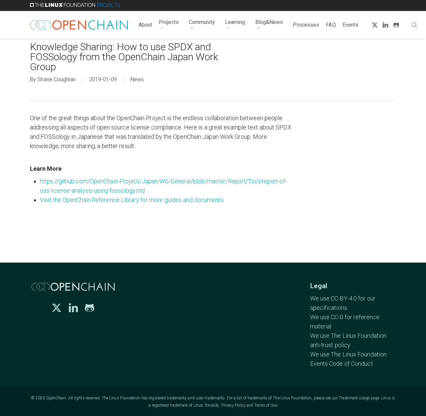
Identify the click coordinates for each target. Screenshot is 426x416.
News (137, 79)
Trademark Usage (354, 398)
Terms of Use (265, 405)
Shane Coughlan (56, 79)
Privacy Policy (233, 405)
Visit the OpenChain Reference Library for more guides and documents (132, 199)
